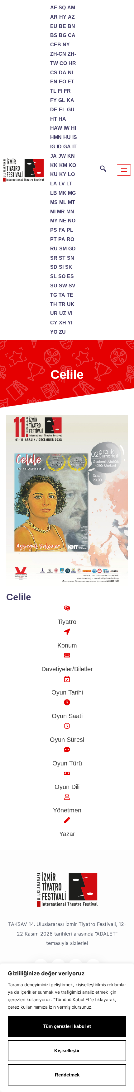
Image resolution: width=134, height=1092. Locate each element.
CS (53, 72)
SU (53, 285)
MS (54, 202)
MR (61, 211)
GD (72, 248)
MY (54, 220)
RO (70, 239)
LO (71, 174)
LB (53, 193)
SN (70, 258)
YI (70, 322)
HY (62, 17)
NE (62, 220)
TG (53, 295)
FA (62, 230)
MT (71, 202)
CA (71, 35)
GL (61, 100)
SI (61, 267)
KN (71, 156)
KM (63, 165)
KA (70, 100)
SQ (62, 7)
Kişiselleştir (67, 1050)
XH (62, 322)
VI (70, 313)
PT (53, 239)
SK (68, 267)
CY (53, 322)
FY (53, 100)
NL (71, 72)
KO (72, 165)
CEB (55, 44)
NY (66, 44)
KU (54, 174)
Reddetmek (67, 1074)
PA (61, 239)
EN (53, 81)
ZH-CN (58, 54)
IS (74, 137)
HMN (56, 137)
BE (62, 26)
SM (63, 248)
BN (71, 26)
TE (70, 295)
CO (63, 63)
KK (54, 165)
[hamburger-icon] (124, 170)
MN (70, 211)
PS (53, 230)
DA (62, 72)
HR (72, 63)
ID (59, 146)
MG (72, 193)
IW (66, 128)
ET (71, 81)
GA (67, 146)
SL (53, 276)
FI (60, 91)
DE (53, 109)
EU (53, 26)
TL (53, 91)
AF (53, 7)
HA (62, 119)
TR (62, 304)
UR (54, 313)
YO (53, 332)
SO (61, 276)
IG (52, 146)
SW (63, 285)
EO (62, 81)
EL (62, 109)
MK (62, 193)
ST (62, 258)
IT (74, 146)
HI (73, 128)
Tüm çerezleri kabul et (67, 1026)
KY (62, 174)
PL (70, 230)
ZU (62, 332)
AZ (71, 17)
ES (70, 276)
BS (53, 35)
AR (54, 17)
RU (54, 248)
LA (53, 183)
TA (62, 295)
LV (62, 183)
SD (53, 267)
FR (67, 91)
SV (72, 285)
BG (62, 35)
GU (70, 109)
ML (62, 202)
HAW (56, 128)
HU (67, 137)
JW (62, 156)
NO (71, 220)
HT (53, 119)
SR (53, 258)
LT (69, 183)
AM (71, 7)
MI (52, 211)
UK (70, 304)
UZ (62, 313)
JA (53, 156)
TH (53, 304)
